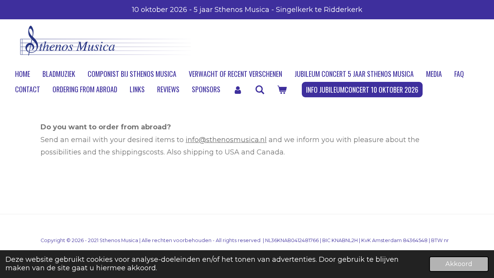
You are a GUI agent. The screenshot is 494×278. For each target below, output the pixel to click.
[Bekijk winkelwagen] (281, 89)
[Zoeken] (259, 89)
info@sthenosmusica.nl (226, 140)
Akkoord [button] (458, 264)
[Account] (237, 89)
